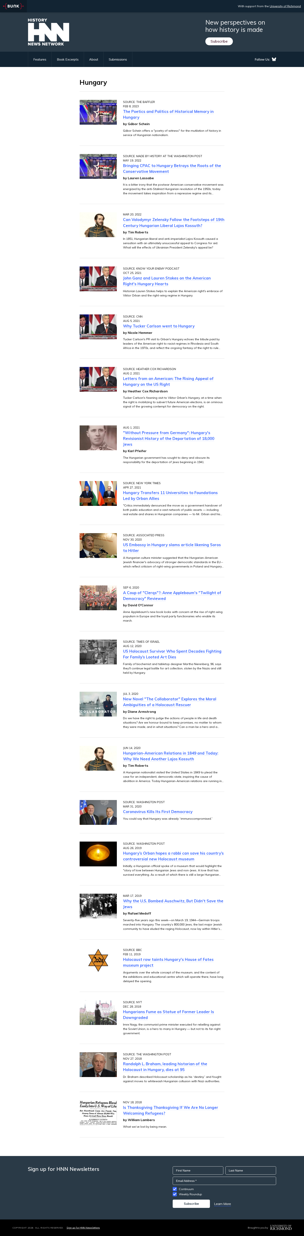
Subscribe (219, 41)
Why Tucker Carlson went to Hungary (159, 326)
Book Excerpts (68, 59)
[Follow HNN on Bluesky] (274, 59)
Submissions (118, 59)
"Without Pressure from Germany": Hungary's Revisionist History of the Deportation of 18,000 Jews (168, 438)
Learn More (222, 1204)
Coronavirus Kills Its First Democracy (158, 811)
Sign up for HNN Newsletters (83, 1227)
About (93, 59)
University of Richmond (285, 6)
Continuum (186, 1189)
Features (39, 59)
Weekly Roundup (190, 1194)
